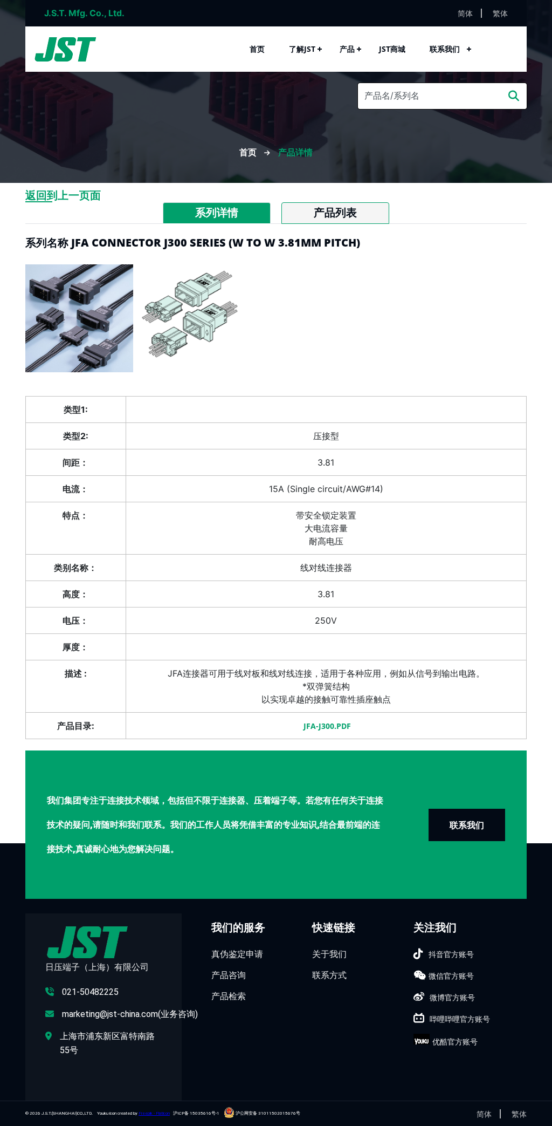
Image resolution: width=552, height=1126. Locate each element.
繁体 (500, 13)
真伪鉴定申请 (237, 953)
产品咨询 (228, 975)
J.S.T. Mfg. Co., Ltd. (84, 13)
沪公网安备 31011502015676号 (267, 1113)
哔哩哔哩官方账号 (460, 1018)
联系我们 (445, 49)
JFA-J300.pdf (326, 726)
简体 (465, 13)
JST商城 (392, 49)
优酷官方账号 (455, 1041)
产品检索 (228, 996)
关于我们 (329, 953)
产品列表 (335, 212)
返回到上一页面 (63, 195)
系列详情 (216, 212)
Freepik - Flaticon (154, 1113)
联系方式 (329, 975)
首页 (257, 49)
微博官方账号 (452, 997)
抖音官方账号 (451, 954)
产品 (347, 49)
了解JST (302, 49)
